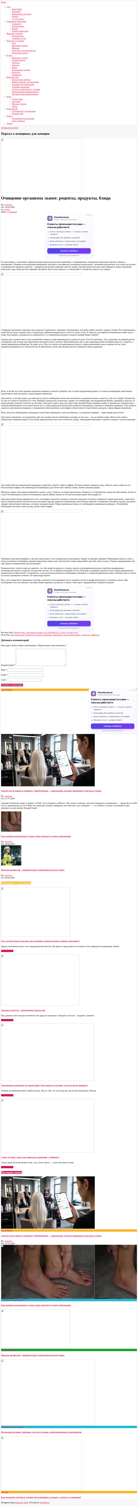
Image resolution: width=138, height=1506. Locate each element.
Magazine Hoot (21, 1502)
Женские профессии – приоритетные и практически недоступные (33, 870)
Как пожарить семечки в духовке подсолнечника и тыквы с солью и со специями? (41, 1497)
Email (4, 675)
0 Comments (11, 212)
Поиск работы (7, 1350)
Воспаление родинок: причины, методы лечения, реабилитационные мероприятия (41, 1432)
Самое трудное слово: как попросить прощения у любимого (30, 1157)
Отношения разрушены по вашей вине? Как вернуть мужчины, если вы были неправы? (44, 1085)
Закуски (4, 1492)
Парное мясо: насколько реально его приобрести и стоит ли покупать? (46, 632)
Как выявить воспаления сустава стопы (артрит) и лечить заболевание (36, 836)
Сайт (3, 680)
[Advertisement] (69, 369)
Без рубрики (6, 690)
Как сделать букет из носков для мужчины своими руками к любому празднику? (40, 941)
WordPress (44, 1502)
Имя (4, 670)
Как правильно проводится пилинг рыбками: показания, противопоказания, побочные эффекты (55, 635)
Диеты (7, 209)
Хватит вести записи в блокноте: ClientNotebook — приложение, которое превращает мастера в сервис (51, 791)
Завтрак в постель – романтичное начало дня (23, 1010)
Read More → (7, 951)
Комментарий (8, 665)
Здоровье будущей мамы (12, 1300)
